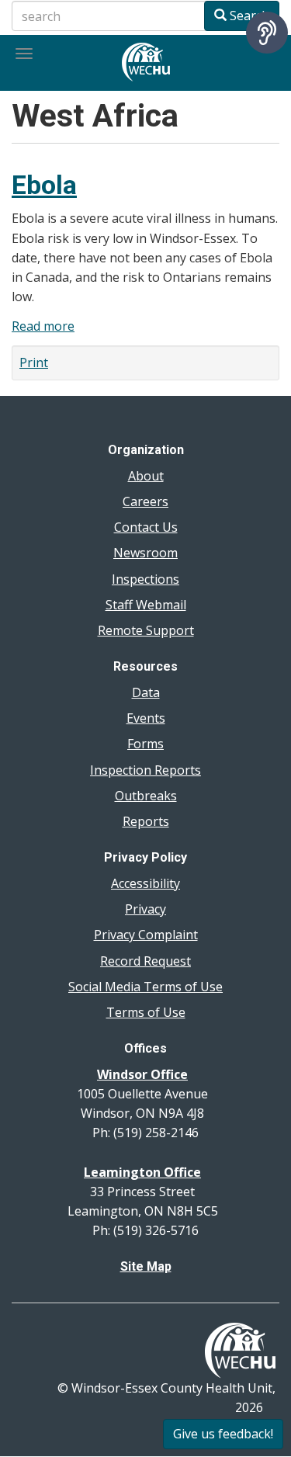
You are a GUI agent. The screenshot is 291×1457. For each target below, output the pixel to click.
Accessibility (145, 883)
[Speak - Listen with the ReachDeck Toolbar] (267, 33)
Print (33, 362)
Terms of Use (145, 1012)
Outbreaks (146, 795)
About (146, 475)
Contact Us (146, 527)
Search (248, 15)
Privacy (145, 909)
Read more (43, 326)
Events (145, 718)
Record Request (145, 961)
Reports (146, 821)
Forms (145, 743)
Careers (145, 501)
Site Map (145, 1266)
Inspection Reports (145, 770)
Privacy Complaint (146, 934)
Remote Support (146, 630)
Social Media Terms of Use (145, 986)
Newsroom (145, 552)
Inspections (145, 579)
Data (146, 692)
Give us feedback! (223, 1433)
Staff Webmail (146, 604)
